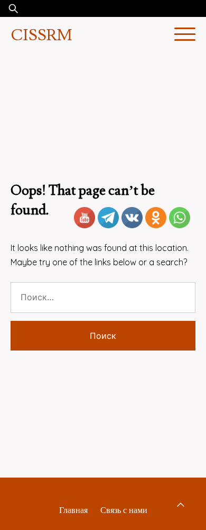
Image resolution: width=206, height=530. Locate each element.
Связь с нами (123, 510)
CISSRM (41, 35)
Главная (73, 510)
